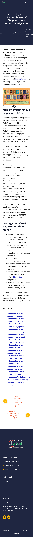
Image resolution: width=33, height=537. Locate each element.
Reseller (7, 489)
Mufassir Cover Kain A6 (12, 462)
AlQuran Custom (18, 277)
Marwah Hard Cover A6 (12, 469)
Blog (6, 481)
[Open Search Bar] (25, 2)
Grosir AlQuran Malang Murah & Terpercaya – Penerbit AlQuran (13, 415)
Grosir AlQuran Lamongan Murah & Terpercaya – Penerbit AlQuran (19, 401)
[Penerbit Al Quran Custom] (3, 2)
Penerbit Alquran (21, 79)
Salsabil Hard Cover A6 (12, 465)
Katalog (7, 485)
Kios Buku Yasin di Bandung (17, 380)
